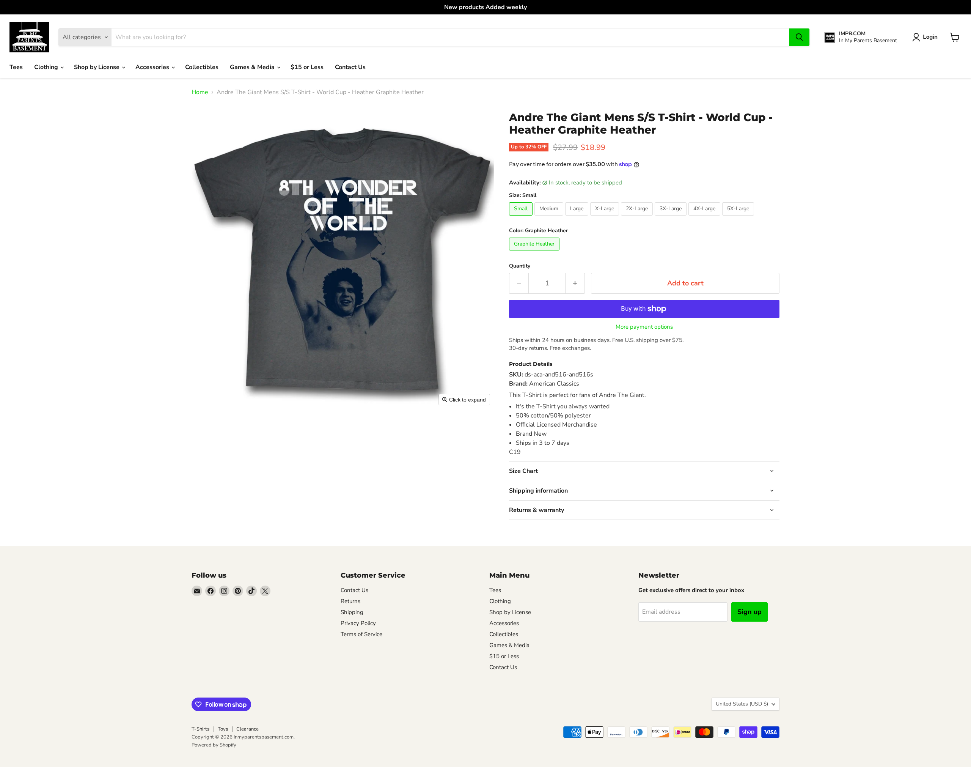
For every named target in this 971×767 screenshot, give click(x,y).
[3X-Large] (671, 217)
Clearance (247, 729)
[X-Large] (605, 217)
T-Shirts (200, 729)
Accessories (153, 67)
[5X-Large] (739, 217)
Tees (16, 67)
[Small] (521, 217)
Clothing (47, 67)
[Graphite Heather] (535, 252)
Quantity (519, 266)
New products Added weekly (485, 7)
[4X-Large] (705, 217)
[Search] (799, 37)
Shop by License (97, 67)
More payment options (644, 327)
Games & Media (253, 67)
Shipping (352, 612)
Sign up (749, 611)
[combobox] (450, 37)
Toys (223, 729)
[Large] (577, 217)
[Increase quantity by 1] (575, 283)
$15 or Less (307, 67)
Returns (350, 601)
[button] (926, 37)
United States (742, 703)
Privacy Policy (358, 623)
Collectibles (201, 67)
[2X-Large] (638, 217)
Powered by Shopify (214, 745)
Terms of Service (361, 634)
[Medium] (549, 217)
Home (200, 92)
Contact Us (350, 67)
